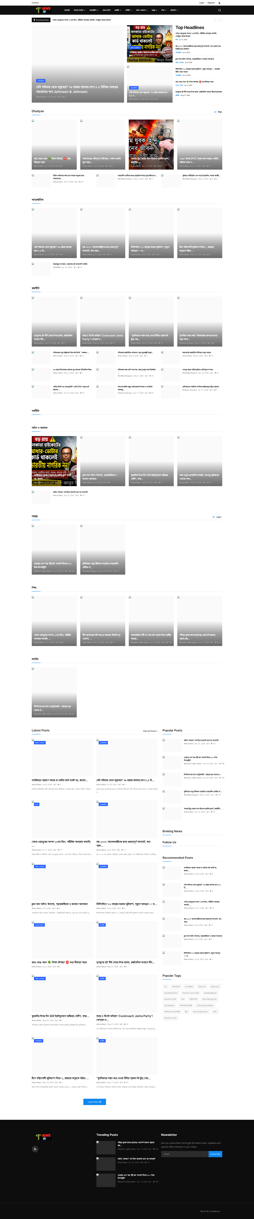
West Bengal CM (209, 999)
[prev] (216, 20)
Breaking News (170, 993)
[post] (78, 64)
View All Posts (149, 731)
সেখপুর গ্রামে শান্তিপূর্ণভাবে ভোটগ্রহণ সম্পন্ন (197, 369)
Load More (93, 1101)
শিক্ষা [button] (163, 10)
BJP (186, 1011)
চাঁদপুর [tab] (220, 112)
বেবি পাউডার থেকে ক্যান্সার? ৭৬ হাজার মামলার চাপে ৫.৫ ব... (148, 94)
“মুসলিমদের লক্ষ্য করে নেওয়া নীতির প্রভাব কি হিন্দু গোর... (149, 337)
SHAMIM (56, 267)
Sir (165, 986)
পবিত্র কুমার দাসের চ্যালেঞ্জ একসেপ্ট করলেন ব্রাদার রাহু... (197, 636)
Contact (35, 2)
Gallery (107, 10)
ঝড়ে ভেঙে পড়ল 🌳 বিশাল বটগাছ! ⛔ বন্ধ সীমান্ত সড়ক (195, 81)
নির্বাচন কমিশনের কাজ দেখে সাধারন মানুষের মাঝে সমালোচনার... (68, 177)
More (173, 10)
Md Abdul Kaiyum (125, 179)
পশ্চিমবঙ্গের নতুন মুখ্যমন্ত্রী (172, 1011)
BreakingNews (210, 993)
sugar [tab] (219, 517)
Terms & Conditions (210, 1211)
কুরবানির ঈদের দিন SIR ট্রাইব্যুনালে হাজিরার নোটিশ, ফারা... (149, 476)
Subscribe (215, 1154)
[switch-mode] (220, 3)
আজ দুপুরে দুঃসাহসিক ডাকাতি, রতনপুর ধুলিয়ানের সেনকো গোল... (199, 476)
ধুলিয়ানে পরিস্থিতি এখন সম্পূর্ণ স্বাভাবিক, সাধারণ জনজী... (201, 175)
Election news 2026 (191, 993)
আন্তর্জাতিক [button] (93, 10)
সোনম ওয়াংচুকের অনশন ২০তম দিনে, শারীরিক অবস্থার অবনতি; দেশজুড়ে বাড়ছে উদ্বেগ (82, 19)
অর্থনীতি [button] (127, 10)
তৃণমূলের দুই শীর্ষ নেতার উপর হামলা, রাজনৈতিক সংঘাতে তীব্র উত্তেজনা (199, 91)
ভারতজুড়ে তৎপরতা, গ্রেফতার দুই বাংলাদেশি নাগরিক (70, 264)
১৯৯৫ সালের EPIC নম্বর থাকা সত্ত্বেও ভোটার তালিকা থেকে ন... (198, 160)
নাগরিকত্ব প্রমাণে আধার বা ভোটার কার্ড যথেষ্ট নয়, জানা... (147, 54)
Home (67, 10)
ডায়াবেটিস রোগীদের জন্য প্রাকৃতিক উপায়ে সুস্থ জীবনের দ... (137, 175)
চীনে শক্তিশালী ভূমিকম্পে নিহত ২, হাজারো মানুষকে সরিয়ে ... (196, 248)
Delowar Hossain (186, 343)
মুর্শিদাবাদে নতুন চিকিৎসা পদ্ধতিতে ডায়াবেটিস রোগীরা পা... (100, 565)
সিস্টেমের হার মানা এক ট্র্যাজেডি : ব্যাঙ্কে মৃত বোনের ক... (52, 708)
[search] (219, 10)
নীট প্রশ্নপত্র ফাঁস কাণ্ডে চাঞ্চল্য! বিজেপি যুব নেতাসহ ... (101, 636)
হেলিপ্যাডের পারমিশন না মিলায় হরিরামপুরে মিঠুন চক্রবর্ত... (201, 386)
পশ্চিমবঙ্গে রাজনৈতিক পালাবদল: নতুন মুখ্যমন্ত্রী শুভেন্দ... (135, 352)
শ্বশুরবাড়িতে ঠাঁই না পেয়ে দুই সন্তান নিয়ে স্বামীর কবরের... (151, 636)
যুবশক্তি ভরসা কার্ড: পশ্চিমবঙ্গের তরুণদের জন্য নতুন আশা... (198, 337)
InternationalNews (205, 1005)
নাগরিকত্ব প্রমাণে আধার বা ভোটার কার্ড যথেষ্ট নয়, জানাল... (52, 476)
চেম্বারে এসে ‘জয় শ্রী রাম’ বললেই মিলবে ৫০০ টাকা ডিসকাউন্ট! (53, 565)
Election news (170, 1018)
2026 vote (215, 986)
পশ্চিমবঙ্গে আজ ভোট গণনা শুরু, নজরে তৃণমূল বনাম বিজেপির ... (137, 371)
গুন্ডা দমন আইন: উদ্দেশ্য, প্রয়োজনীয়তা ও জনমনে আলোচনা (195, 59)
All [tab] (215, 112)
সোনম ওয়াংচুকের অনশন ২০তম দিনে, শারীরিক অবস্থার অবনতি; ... (52, 636)
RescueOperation (200, 1011)
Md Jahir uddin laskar (43, 571)
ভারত (182, 999)
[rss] (35, 1149)
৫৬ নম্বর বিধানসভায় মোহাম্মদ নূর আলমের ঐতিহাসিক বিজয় (72, 369)
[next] (220, 20)
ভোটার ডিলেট (176, 986)
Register (211, 2)
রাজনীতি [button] (117, 10)
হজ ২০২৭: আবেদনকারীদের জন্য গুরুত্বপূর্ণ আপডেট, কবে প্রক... (100, 248)
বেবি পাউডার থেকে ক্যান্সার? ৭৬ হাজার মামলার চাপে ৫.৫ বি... (52, 248)
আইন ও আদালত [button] (140, 10)
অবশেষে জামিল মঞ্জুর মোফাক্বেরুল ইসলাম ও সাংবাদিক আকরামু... (135, 388)
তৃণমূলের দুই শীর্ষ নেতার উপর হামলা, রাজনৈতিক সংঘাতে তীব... (53, 337)
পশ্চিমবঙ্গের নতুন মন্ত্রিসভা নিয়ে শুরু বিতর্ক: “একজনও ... (71, 352)
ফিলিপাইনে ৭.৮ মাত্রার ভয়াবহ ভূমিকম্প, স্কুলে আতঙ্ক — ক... (150, 248)
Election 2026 (170, 999)
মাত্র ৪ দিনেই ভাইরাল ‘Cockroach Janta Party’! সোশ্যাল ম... (102, 337)
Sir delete (189, 986)
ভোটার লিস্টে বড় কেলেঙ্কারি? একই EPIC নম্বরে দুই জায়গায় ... (71, 388)
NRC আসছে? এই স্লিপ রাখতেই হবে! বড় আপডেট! (70, 492)
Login (201, 2)
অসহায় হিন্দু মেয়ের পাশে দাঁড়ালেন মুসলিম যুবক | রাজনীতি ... (150, 160)
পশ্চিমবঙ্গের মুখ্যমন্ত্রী (186, 1005)
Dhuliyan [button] (78, 10)
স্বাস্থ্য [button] (153, 10)
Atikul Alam (41, 97)
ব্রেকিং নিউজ (193, 999)
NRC (215, 1011)
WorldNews (169, 1005)
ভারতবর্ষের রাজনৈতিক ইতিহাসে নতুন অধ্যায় (196, 352)
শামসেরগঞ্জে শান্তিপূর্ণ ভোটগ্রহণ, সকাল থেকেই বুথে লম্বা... (101, 160)
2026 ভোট (202, 986)
